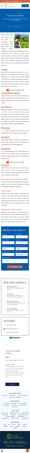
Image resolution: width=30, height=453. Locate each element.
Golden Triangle (25, 413)
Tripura (5, 165)
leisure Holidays (5, 418)
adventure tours (15, 418)
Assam (4, 69)
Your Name (4, 234)
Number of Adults (6, 246)
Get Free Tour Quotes (16, 90)
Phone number (5, 240)
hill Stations (13, 414)
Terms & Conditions (20, 443)
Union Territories (23, 405)
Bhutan (13, 424)
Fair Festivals (5, 414)
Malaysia (25, 424)
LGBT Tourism (4, 413)
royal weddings (21, 416)
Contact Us (20, 441)
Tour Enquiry (25, 5)
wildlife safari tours (14, 413)
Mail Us (16, 1)
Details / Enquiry (6, 257)
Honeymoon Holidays (10, 416)
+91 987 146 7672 (7, 1)
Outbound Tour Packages (15, 397)
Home (9, 26)
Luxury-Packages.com (19, 446)
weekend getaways (23, 414)
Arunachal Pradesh (10, 93)
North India (6, 405)
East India (14, 403)
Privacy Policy (8, 443)
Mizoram (5, 127)
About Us (5, 395)
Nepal (11, 426)
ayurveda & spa (25, 418)
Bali (9, 424)
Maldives (6, 426)
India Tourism (12, 395)
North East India (22, 403)
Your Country (19, 251)
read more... (12, 384)
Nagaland (5, 148)
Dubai (19, 424)
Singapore (17, 426)
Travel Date (18, 240)
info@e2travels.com (11, 328)
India (4, 424)
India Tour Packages (22, 395)
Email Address (19, 234)
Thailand (15, 428)
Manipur (5, 137)
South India (13, 405)
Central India (7, 403)
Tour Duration (5, 251)
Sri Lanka (24, 426)
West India (15, 406)
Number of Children (20, 246)
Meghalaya (6, 106)
